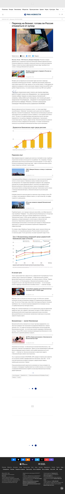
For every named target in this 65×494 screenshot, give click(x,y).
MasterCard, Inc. (24, 375)
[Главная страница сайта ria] (32, 14)
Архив (60, 469)
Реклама (12, 469)
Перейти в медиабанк (28, 52)
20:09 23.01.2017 (5, 19)
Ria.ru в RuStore (45, 469)
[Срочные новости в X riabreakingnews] (46, 459)
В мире (20, 467)
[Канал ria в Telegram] (37, 459)
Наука (36, 467)
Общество (9, 467)
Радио (62, 467)
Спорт (32, 467)
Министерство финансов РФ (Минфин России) (38, 375)
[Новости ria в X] (42, 459)
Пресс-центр (29, 469)
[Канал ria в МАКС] (13, 459)
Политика (4, 467)
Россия (19, 377)
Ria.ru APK (52, 469)
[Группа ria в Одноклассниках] (28, 459)
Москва (14, 377)
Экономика (15, 467)
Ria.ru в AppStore (37, 469)
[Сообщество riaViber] (51, 459)
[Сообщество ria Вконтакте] (23, 459)
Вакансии (4, 475)
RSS (57, 469)
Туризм (58, 467)
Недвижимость (47, 467)
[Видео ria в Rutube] (32, 459)
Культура (41, 467)
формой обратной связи (49, 485)
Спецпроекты (6, 469)
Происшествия (26, 467)
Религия (53, 467)
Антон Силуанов (16, 375)
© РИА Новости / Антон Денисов (17, 52)
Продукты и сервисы (20, 469)
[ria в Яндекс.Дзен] (18, 459)
